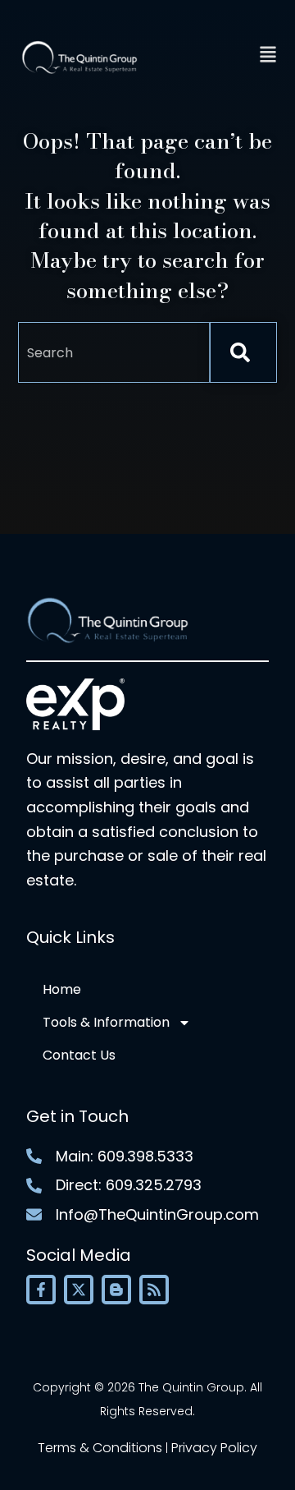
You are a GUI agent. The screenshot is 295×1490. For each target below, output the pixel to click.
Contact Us (79, 1055)
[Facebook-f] (41, 1289)
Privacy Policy (214, 1447)
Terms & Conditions (100, 1447)
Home (62, 989)
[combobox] (114, 352)
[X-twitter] (78, 1289)
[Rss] (154, 1289)
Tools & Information (106, 1022)
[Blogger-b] (116, 1289)
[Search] (243, 352)
